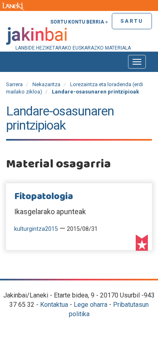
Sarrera (14, 84)
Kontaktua (54, 304)
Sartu (131, 21)
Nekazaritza (46, 84)
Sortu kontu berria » (79, 22)
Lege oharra (90, 304)
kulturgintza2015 (36, 229)
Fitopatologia (43, 196)
